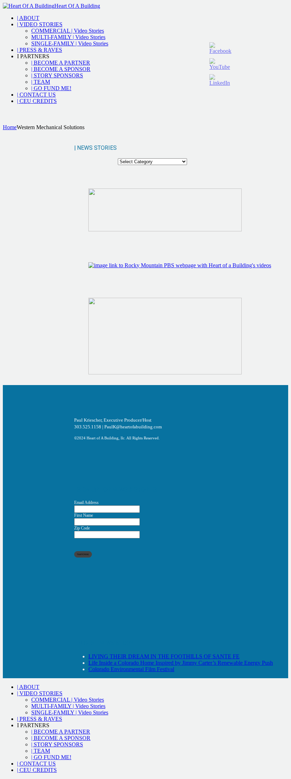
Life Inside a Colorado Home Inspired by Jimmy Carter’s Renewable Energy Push (180, 663)
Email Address (86, 502)
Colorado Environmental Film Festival (131, 669)
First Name (83, 515)
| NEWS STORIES (96, 161)
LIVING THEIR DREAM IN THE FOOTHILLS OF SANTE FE (164, 656)
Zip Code (82, 528)
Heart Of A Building (77, 6)
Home (10, 127)
